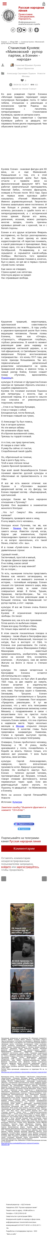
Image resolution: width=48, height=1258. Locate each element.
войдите (6, 867)
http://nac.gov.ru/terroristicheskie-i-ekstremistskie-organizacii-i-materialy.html (24, 1072)
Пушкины (6, 378)
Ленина (17, 528)
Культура (17, 802)
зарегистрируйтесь (28, 867)
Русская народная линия (25, 841)
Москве (20, 726)
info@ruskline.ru (28, 1210)
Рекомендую (25, 816)
